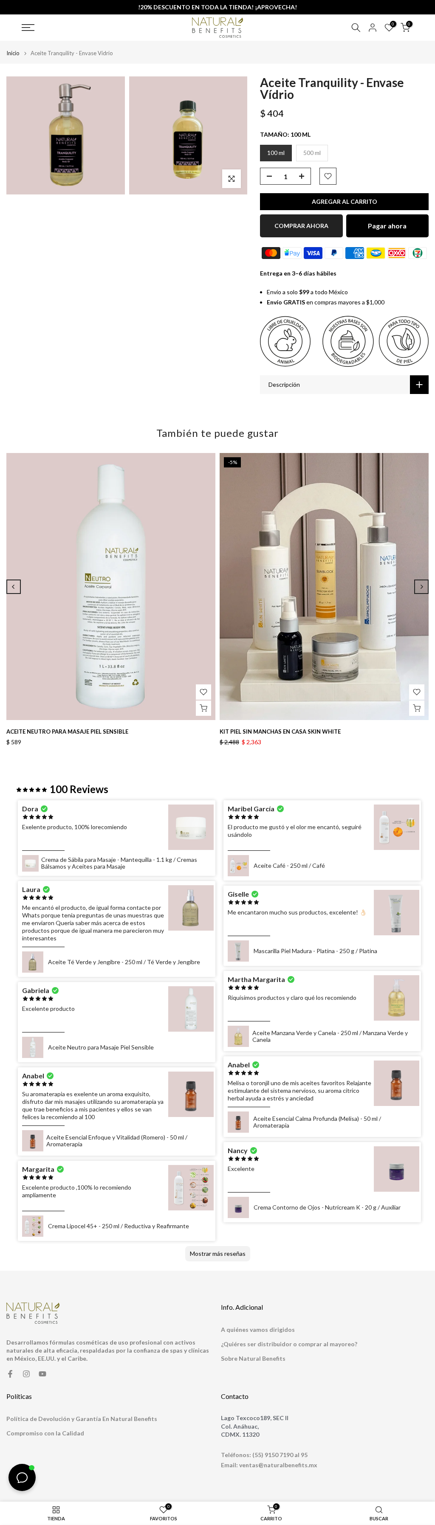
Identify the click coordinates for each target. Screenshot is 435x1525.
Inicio (13, 53)
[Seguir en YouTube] (42, 1374)
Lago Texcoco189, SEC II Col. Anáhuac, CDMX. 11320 (254, 1426)
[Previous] (13, 587)
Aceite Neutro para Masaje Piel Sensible (67, 731)
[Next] (421, 587)
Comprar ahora (301, 225)
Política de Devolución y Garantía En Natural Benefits (81, 1418)
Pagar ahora (387, 226)
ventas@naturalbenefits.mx (278, 1465)
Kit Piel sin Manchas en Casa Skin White (280, 731)
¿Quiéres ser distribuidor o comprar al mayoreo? (289, 1344)
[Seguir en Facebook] (10, 1374)
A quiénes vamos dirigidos (258, 1329)
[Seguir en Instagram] (26, 1374)
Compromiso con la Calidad (45, 1433)
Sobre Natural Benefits (253, 1358)
